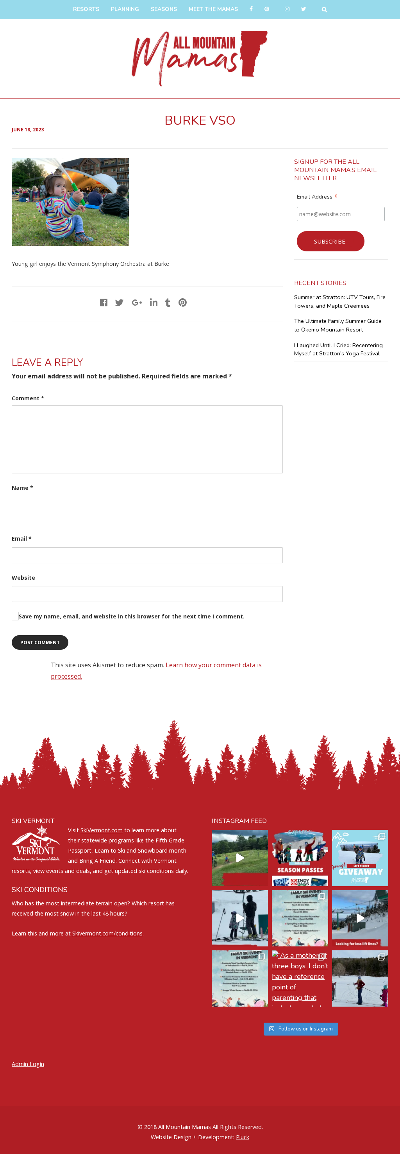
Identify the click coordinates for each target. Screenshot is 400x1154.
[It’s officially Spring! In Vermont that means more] (300, 918)
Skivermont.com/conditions (107, 933)
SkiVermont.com (101, 830)
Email (22, 538)
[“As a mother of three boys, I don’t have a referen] (300, 978)
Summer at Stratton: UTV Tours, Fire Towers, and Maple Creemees (340, 301)
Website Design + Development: (192, 1137)
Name (22, 487)
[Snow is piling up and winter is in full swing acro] (240, 978)
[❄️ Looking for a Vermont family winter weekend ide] (240, 918)
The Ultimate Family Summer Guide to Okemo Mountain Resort (338, 325)
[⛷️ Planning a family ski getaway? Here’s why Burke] (360, 918)
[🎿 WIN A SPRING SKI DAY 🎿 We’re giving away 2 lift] (360, 858)
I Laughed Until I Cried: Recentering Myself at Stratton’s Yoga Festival (338, 349)
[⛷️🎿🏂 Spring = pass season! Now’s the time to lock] (300, 858)
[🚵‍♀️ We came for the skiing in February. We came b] (240, 858)
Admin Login (28, 1064)
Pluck (242, 1137)
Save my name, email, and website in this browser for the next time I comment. (132, 616)
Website (23, 577)
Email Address (317, 197)
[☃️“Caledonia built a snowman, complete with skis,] (360, 978)
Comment (28, 398)
